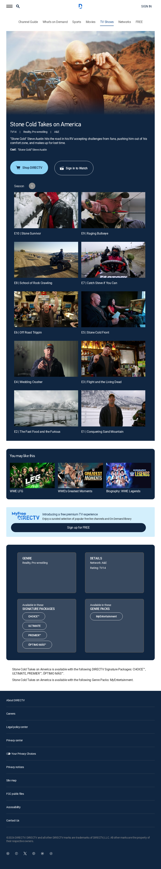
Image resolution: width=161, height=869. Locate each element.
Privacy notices (15, 767)
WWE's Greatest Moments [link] (75, 491)
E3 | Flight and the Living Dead (101, 382)
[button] (9, 6)
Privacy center (14, 740)
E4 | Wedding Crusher (28, 382)
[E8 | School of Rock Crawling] (46, 260)
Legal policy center (17, 727)
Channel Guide (28, 22)
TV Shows (107, 22)
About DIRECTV (15, 700)
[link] (32, 475)
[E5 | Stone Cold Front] (113, 309)
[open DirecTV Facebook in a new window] (16, 853)
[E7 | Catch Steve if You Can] (113, 260)
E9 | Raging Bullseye (94, 233)
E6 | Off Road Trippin (28, 332)
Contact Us (12, 820)
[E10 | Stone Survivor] (46, 210)
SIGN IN (146, 6)
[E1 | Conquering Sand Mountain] (113, 408)
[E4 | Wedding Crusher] (46, 359)
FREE (139, 22)
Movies (90, 22)
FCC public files (15, 794)
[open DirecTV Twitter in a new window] (25, 853)
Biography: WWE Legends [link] (123, 491)
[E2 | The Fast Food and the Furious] (46, 408)
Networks (124, 22)
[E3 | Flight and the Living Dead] (113, 359)
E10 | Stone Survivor (27, 233)
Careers (10, 713)
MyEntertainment (106, 616)
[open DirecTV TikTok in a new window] (51, 853)
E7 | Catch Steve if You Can (99, 283)
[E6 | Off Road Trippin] (46, 309)
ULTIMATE (34, 626)
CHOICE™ (33, 616)
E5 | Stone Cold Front (95, 332)
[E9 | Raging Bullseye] (113, 210)
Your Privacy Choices (23, 753)
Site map (11, 780)
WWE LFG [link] (16, 491)
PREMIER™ (34, 635)
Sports (76, 22)
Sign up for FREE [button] (78, 527)
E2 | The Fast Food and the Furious (37, 431)
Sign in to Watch (77, 168)
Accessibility (13, 807)
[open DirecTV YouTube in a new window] (42, 853)
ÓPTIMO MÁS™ (37, 644)
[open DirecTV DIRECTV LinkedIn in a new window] (7, 853)
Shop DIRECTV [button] (32, 167)
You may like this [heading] (22, 456)
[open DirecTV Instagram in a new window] (33, 853)
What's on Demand (55, 22)
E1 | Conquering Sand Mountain (102, 431)
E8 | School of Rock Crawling (33, 283)
